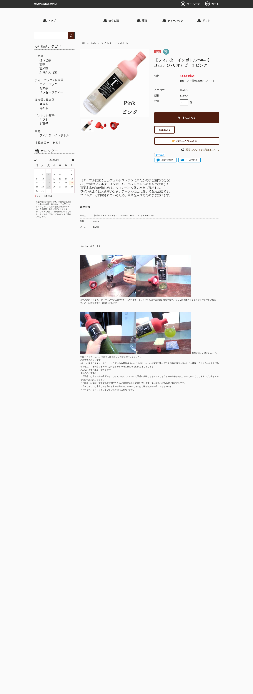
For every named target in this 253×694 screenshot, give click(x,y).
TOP (83, 43)
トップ (52, 20)
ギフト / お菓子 (45, 115)
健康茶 (43, 104)
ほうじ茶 (114, 20)
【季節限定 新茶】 (48, 142)
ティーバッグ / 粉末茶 (49, 80)
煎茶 (144, 20)
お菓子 (43, 123)
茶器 (93, 43)
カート (215, 3)
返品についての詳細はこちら (202, 149)
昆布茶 (43, 108)
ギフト (206, 20)
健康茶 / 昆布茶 (45, 99)
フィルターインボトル (114, 43)
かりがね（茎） (49, 72)
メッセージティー (51, 92)
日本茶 (39, 56)
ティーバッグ (175, 20)
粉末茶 (43, 88)
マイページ (193, 3)
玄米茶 (43, 68)
